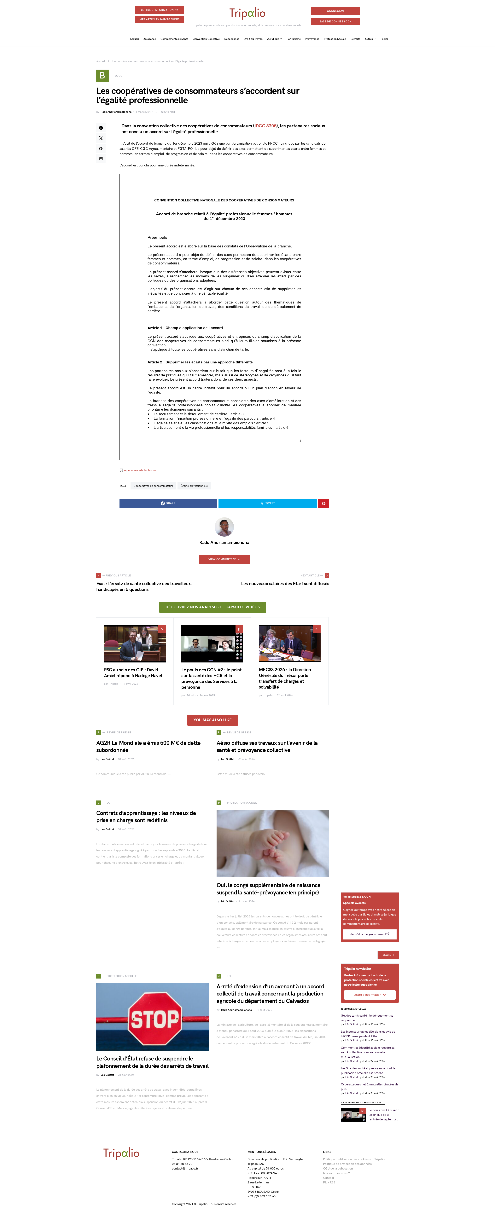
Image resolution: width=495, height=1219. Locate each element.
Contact (328, 1178)
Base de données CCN (335, 21)
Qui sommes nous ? (336, 1173)
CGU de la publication (338, 1168)
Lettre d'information (157, 10)
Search (388, 954)
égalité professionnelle (194, 486)
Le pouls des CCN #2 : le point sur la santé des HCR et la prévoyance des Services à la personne (211, 678)
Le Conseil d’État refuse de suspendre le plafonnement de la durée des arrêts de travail (152, 1062)
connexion (335, 11)
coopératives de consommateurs (153, 486)
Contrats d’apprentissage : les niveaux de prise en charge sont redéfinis (146, 817)
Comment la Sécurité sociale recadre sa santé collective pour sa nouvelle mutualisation (367, 1052)
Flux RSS (329, 1182)
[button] (137, 470)
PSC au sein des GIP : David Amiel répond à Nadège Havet (133, 673)
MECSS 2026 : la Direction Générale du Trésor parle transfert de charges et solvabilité (285, 678)
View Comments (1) (222, 559)
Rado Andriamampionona (116, 111)
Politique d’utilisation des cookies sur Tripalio (354, 1159)
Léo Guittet (107, 759)
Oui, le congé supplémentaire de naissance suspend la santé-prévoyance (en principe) (268, 889)
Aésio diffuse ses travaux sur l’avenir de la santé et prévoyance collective (267, 747)
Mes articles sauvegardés (159, 19)
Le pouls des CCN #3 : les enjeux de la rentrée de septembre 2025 (384, 1115)
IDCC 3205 (265, 126)
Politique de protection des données (347, 1164)
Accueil (100, 61)
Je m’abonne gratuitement (368, 934)
